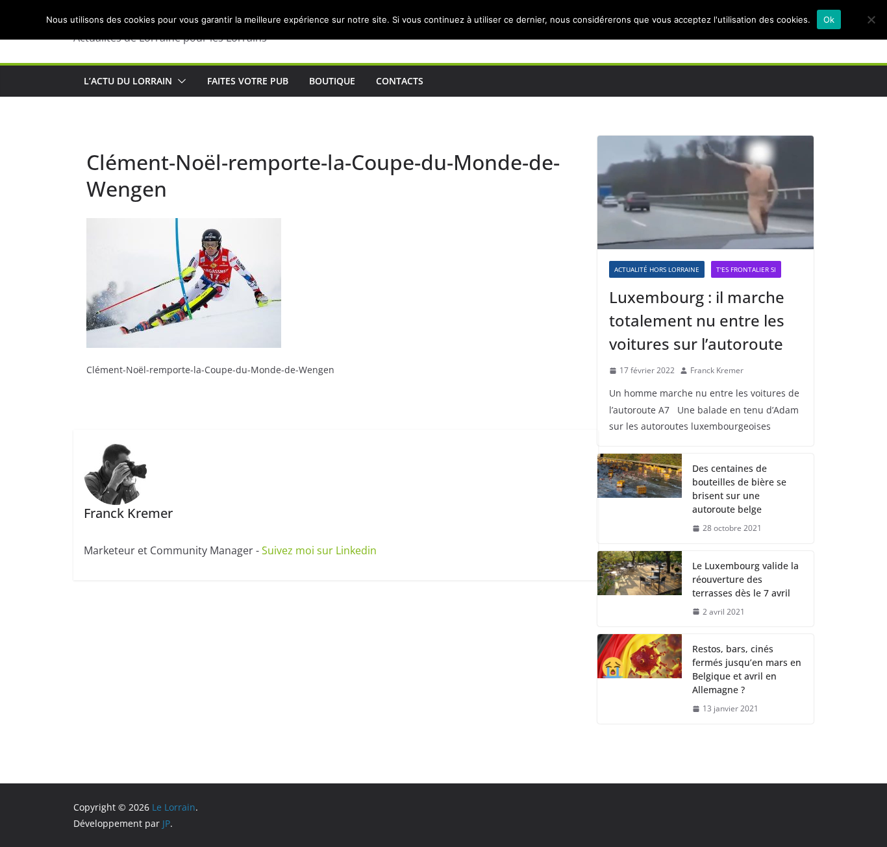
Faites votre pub (247, 81)
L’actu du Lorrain (128, 81)
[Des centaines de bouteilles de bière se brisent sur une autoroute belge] (639, 498)
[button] (179, 81)
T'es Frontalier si (746, 269)
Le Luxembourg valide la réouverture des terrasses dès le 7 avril (745, 579)
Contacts (399, 81)
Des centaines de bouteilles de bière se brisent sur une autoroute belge (739, 488)
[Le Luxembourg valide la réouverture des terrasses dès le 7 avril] (639, 589)
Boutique (332, 81)
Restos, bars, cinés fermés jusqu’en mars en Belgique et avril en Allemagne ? (746, 669)
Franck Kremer (716, 370)
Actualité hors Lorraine (656, 269)
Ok (829, 19)
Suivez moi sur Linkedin (319, 550)
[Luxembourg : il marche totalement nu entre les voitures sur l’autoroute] (705, 192)
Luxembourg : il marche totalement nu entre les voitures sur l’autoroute (696, 320)
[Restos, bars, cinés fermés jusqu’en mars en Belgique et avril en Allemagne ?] (639, 679)
